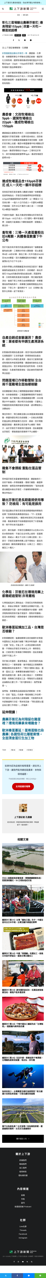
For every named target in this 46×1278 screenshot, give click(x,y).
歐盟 (21, 750)
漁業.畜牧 (18, 35)
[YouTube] (23, 1261)
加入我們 (23, 1168)
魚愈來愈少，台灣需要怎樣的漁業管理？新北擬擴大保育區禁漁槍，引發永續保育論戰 (22, 1092)
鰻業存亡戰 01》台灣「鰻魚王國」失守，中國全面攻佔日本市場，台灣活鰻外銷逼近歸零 (22, 921)
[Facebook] (14, 1261)
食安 (24, 35)
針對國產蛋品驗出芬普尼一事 (14, 53)
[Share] (13, 40)
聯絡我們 (23, 1164)
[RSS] (27, 1261)
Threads (23, 1230)
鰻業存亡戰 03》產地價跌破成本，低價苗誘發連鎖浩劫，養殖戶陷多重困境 (22, 991)
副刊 (23, 1203)
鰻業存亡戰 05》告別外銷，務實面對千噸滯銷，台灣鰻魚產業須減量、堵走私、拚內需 (22, 1059)
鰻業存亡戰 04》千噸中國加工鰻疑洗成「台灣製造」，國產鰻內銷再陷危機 (22, 1025)
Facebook (23, 1234)
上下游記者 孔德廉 (7, 35)
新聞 (23, 1195)
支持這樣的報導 (23, 786)
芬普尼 (30, 750)
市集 (23, 1199)
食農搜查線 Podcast (23, 1207)
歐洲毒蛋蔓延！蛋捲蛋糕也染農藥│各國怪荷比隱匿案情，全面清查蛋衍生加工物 (23, 734)
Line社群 (23, 1226)
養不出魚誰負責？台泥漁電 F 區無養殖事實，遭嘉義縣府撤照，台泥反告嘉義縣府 (22, 1127)
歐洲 (13, 750)
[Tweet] (19, 40)
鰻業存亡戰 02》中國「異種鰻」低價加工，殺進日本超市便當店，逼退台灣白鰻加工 (22, 954)
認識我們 (23, 1160)
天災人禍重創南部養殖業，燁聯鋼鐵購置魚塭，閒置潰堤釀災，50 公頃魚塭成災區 (22, 879)
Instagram (23, 1238)
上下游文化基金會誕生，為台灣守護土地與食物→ (23, 3)
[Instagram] (18, 1261)
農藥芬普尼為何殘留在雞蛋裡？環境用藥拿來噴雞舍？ (21, 721)
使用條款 (23, 1172)
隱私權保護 (23, 1175)
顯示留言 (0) (21, 1139)
